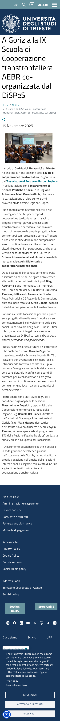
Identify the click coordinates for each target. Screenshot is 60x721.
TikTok (48, 623)
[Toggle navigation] (54, 5)
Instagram (8, 623)
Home (5, 105)
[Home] (29, 25)
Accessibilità (10, 542)
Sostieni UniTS (14, 608)
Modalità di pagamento (17, 530)
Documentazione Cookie (16, 685)
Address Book (11, 581)
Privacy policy (12, 680)
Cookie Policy (11, 555)
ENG (16, 4)
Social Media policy (14, 569)
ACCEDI (43, 4)
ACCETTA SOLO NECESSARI (30, 704)
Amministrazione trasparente (21, 503)
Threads (41, 623)
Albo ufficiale (11, 497)
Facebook (14, 623)
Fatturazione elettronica (17, 523)
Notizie (15, 105)
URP (49, 637)
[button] (6, 714)
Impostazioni (30, 694)
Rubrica (32, 4)
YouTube (28, 623)
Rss (55, 623)
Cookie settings (12, 562)
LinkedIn (21, 623)
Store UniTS (46, 606)
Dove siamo (10, 637)
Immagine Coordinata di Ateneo (22, 587)
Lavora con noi (12, 510)
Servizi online (11, 594)
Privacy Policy (11, 549)
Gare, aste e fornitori (15, 517)
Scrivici (32, 637)
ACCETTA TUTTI (30, 713)
